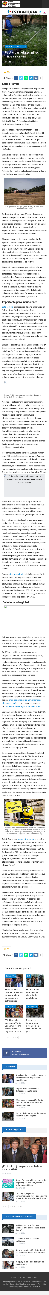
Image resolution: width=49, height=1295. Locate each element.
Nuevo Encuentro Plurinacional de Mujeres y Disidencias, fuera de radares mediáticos (31, 1182)
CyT (28, 976)
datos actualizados (16, 574)
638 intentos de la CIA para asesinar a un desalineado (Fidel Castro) (30, 1227)
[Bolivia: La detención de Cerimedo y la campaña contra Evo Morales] (8, 1253)
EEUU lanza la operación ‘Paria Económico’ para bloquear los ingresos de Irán (29, 1102)
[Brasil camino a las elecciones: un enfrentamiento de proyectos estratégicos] (14, 980)
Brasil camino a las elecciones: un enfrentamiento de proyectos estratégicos (31, 1077)
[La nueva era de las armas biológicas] (8, 1241)
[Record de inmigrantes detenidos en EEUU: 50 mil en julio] (35, 1011)
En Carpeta (21, 46)
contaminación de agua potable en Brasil (23, 706)
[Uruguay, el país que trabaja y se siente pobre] (8, 1265)
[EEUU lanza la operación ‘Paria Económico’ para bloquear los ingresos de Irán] (14, 1011)
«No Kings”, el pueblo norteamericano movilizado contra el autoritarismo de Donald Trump (31, 1195)
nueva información (26, 839)
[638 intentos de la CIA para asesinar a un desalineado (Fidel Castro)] (8, 1228)
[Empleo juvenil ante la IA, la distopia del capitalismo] (35, 980)
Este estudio (7, 307)
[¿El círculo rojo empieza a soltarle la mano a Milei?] (24, 1150)
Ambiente (10, 46)
